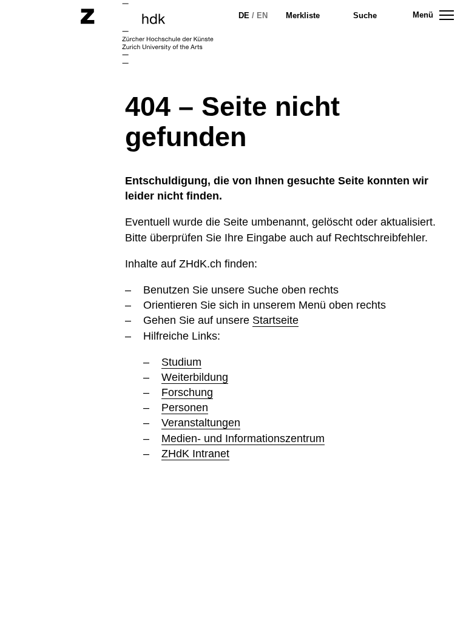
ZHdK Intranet (195, 454)
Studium (181, 362)
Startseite (275, 320)
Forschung (187, 392)
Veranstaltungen (200, 423)
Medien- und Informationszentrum (243, 438)
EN (262, 15)
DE (243, 15)
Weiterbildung (194, 377)
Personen (184, 407)
